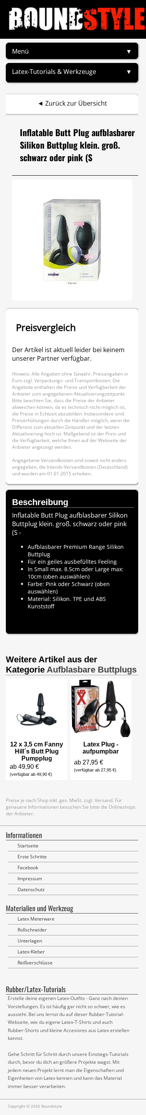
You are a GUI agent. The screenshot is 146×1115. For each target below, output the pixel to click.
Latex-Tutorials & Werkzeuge (54, 71)
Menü (20, 51)
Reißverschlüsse (35, 962)
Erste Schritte (32, 856)
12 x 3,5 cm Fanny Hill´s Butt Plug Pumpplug (36, 751)
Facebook (28, 867)
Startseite (28, 845)
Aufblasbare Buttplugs (92, 669)
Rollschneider (32, 929)
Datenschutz (31, 889)
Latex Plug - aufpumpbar (101, 748)
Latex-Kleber (31, 951)
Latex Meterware (36, 918)
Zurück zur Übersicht (76, 103)
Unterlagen (30, 940)
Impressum (30, 878)
